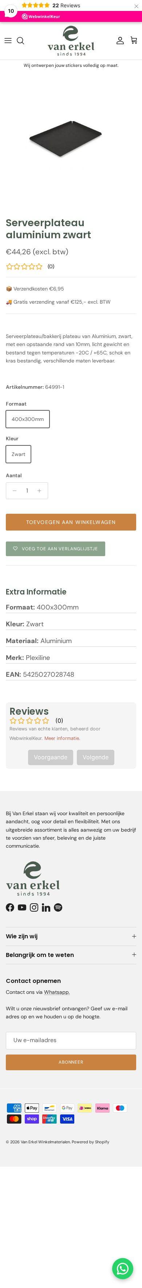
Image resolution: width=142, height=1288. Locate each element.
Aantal (14, 475)
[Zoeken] (24, 41)
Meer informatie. (62, 738)
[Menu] (8, 41)
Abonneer (71, 1062)
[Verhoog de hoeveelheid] (41, 491)
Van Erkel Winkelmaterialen (45, 1141)
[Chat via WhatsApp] (122, 1268)
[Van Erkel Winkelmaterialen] (71, 41)
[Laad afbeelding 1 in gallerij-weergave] (71, 142)
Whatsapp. (57, 992)
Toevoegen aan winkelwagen (71, 522)
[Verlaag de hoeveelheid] (12, 491)
